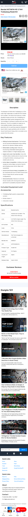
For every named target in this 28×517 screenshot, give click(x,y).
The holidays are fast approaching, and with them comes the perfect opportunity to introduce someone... (13, 415)
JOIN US (23, 449)
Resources (4, 470)
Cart (24, 515)
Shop (15, 461)
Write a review (14, 277)
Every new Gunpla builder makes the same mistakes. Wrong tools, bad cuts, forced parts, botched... (12, 364)
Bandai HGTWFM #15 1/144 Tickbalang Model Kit (15, 6)
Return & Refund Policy (19, 479)
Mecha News (17, 466)
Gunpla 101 (4, 468)
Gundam (4, 463)
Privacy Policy (5, 481)
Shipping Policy (5, 479)
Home (2, 6)
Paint (15, 463)
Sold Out (14, 66)
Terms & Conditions (18, 481)
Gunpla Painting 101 (18, 468)
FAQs (15, 476)
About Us (4, 476)
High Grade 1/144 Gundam (8, 17)
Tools (3, 466)
